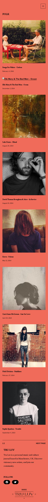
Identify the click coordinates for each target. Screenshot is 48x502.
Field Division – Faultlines (11, 372)
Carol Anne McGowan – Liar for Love (16, 314)
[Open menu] (43, 6)
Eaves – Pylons (8, 257)
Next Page (41, 443)
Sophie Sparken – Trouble (11, 429)
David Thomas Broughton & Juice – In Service (19, 199)
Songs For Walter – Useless (12, 67)
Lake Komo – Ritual (9, 142)
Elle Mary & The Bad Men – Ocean (15, 85)
